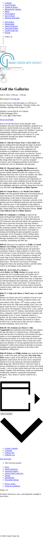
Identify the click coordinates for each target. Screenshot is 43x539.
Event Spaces (10, 14)
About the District (11, 28)
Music (7, 11)
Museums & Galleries (13, 9)
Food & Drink (10, 5)
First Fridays (9, 22)
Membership (9, 24)
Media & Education (12, 18)
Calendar (8, 3)
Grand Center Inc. (11, 31)
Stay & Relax (10, 16)
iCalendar (8, 451)
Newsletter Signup (12, 480)
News (7, 467)
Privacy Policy (10, 484)
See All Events (5, 459)
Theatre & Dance (11, 7)
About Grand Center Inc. (14, 473)
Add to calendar (6, 414)
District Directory (11, 26)
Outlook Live (10, 455)
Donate (7, 33)
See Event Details (6, 120)
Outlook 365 (9, 453)
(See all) (16, 99)
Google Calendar (11, 448)
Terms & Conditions (12, 486)
